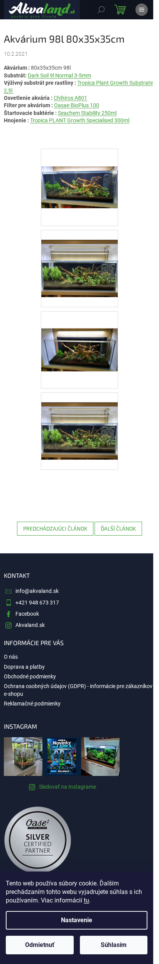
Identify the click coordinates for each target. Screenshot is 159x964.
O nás (11, 657)
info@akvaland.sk (37, 591)
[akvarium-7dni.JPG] (79, 258)
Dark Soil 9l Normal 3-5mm (59, 75)
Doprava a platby (24, 667)
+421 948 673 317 (37, 602)
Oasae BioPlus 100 (76, 105)
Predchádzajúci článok (55, 528)
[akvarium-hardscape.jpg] (79, 332)
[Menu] (141, 9)
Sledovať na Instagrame (67, 787)
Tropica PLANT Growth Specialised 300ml (79, 120)
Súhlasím (114, 945)
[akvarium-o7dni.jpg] (79, 421)
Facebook (27, 614)
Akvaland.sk (30, 625)
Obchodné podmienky (30, 676)
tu (86, 900)
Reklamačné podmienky (32, 703)
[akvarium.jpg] (79, 169)
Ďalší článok (118, 528)
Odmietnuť (39, 945)
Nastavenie (76, 920)
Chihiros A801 (70, 98)
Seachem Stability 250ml (87, 113)
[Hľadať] (101, 9)
